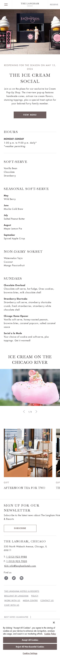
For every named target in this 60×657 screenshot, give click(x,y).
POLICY (34, 596)
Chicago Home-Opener (16, 316)
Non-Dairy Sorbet (23, 251)
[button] (24, 411)
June (6, 205)
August (7, 225)
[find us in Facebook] (6, 579)
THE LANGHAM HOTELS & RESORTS (21, 591)
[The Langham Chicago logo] (30, 4)
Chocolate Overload (14, 285)
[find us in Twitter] (14, 579)
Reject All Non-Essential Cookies (30, 647)
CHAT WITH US (11, 605)
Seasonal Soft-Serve (26, 189)
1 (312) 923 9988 (16, 557)
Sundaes (13, 278)
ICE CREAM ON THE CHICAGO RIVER (30, 360)
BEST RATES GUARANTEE (16, 617)
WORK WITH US (12, 600)
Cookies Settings (30, 653)
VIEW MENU (30, 115)
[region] (30, 638)
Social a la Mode (13, 333)
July (6, 215)
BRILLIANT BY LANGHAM (16, 596)
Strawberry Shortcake (15, 299)
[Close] (54, 622)
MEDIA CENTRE (30, 600)
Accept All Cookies (30, 640)
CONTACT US (47, 600)
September (9, 235)
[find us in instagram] (21, 579)
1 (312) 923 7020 (16, 561)
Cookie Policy (50, 634)
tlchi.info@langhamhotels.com (20, 566)
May (6, 195)
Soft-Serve (15, 162)
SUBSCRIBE (20, 528)
